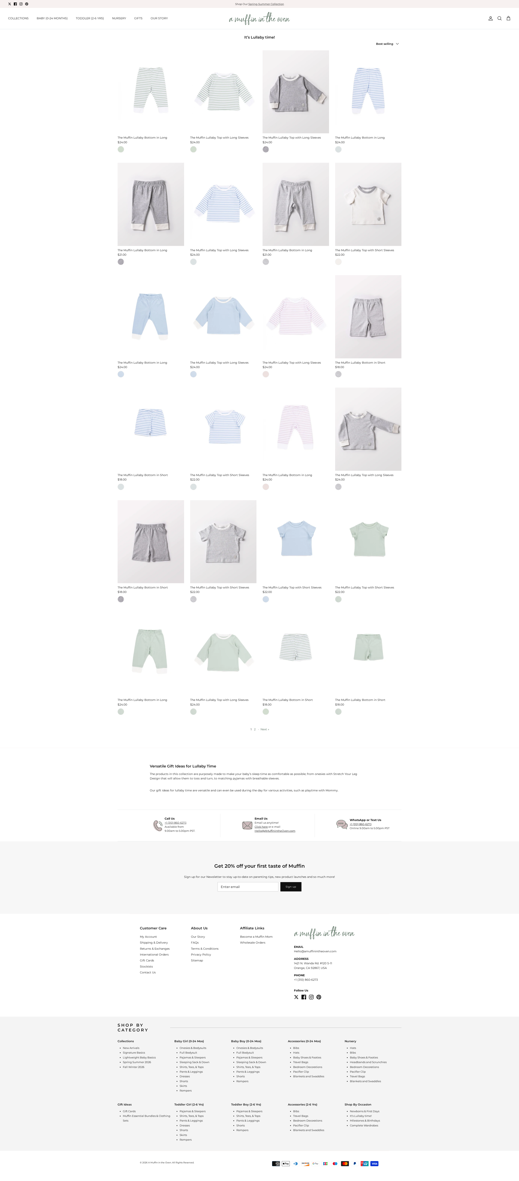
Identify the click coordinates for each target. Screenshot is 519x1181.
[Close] (335, 554)
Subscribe (223, 611)
